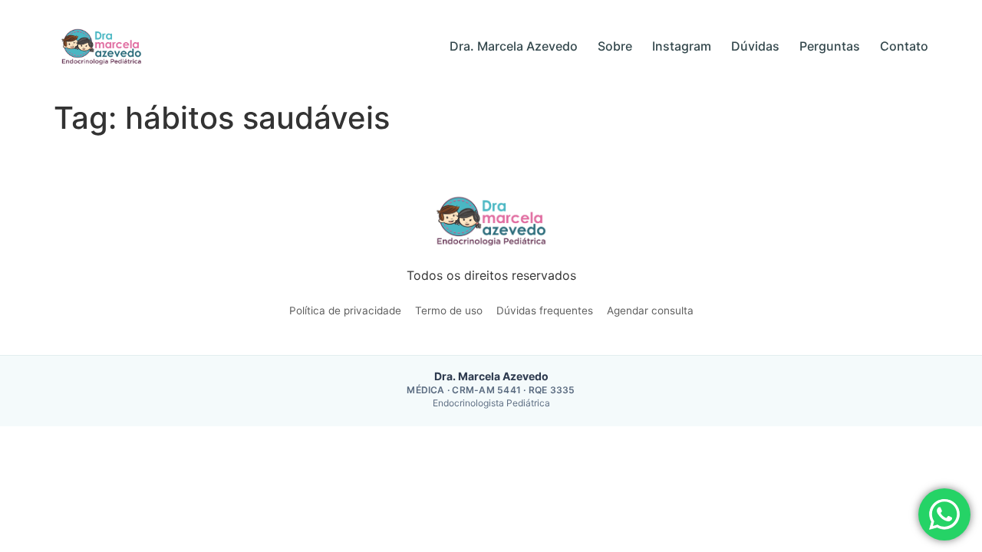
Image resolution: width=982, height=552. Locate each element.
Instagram (681, 46)
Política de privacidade (345, 310)
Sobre (615, 46)
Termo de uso (449, 310)
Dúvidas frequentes (544, 310)
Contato (904, 46)
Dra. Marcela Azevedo (514, 46)
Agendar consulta (650, 310)
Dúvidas (755, 46)
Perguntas (829, 46)
